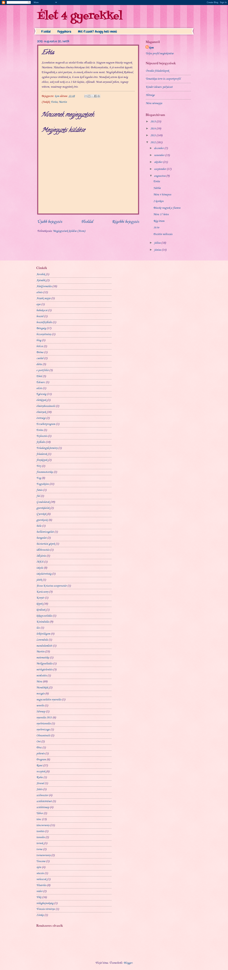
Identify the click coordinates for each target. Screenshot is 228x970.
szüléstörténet (44, 801)
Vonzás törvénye (45, 909)
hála (38, 526)
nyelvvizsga (43, 729)
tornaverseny (43, 855)
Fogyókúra (64, 31)
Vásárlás (41, 885)
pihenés (40, 753)
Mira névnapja (154, 103)
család (39, 358)
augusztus (160, 176)
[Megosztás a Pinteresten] (98, 96)
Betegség (41, 328)
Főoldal (46, 31)
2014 (153, 128)
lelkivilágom (43, 634)
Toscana (40, 861)
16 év (156, 227)
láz (38, 628)
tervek (39, 843)
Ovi (38, 741)
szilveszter (42, 795)
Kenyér (40, 598)
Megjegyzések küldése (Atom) (69, 231)
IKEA (39, 562)
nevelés (40, 705)
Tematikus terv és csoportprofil (163, 79)
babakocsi (41, 310)
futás (39, 490)
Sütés (39, 789)
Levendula (42, 640)
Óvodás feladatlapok (157, 71)
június (158, 250)
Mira (39, 681)
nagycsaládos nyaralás (48, 699)
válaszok (41, 879)
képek (39, 604)
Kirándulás (42, 622)
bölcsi (39, 346)
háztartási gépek (45, 544)
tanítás (40, 831)
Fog (38, 478)
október (158, 162)
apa (38, 304)
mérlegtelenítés (44, 669)
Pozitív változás (162, 234)
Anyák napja (43, 298)
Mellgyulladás (44, 663)
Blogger (128, 963)
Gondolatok (43, 502)
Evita (54, 102)
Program (41, 759)
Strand (40, 783)
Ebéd (39, 376)
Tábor (39, 813)
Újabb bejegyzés (49, 222)
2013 (153, 135)
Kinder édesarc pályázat (159, 87)
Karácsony (42, 592)
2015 (153, 121)
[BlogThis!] (89, 96)
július (157, 243)
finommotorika (44, 472)
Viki (38, 897)
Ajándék (40, 280)
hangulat (41, 538)
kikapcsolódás (44, 616)
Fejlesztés (41, 436)
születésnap (42, 807)
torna (39, 849)
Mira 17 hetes (161, 214)
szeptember (160, 169)
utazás (40, 873)
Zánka (40, 915)
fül (38, 496)
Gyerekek (41, 514)
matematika (42, 657)
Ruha (39, 777)
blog (38, 340)
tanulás (40, 837)
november (159, 155)
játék (39, 580)
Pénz (39, 747)
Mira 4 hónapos (162, 194)
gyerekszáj (42, 520)
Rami (39, 765)
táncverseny (42, 825)
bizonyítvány (43, 334)
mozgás (40, 693)
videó (39, 891)
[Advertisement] (136, 270)
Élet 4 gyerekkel (80, 16)
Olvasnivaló (43, 735)
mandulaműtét (44, 646)
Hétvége (150, 95)
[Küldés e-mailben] (86, 96)
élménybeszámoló (45, 406)
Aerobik (40, 274)
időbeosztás (42, 550)
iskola (39, 568)
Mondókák (42, 687)
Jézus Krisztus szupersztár (51, 586)
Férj (38, 466)
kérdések (40, 610)
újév (38, 867)
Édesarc (40, 382)
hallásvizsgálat (45, 532)
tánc (38, 819)
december (159, 148)
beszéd (39, 316)
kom (151, 47)
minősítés (41, 675)
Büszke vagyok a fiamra (166, 208)
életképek (41, 400)
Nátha (157, 188)
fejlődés (40, 442)
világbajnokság (44, 903)
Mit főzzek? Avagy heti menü (97, 31)
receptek (40, 771)
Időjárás (41, 556)
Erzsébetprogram (45, 424)
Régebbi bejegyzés (125, 222)
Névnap (40, 711)
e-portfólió (42, 370)
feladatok (41, 454)
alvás (39, 292)
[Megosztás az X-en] (92, 96)
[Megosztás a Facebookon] (95, 96)
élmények (41, 412)
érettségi (41, 418)
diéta (39, 364)
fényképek (41, 460)
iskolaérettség (43, 574)
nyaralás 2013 (44, 717)
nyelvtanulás (43, 723)
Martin (63, 102)
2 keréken (158, 201)
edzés (39, 388)
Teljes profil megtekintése (160, 53)
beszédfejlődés (44, 322)
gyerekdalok (43, 508)
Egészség (41, 394)
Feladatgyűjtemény (47, 448)
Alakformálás (44, 286)
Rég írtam (158, 221)
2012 (153, 142)
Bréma (39, 352)
